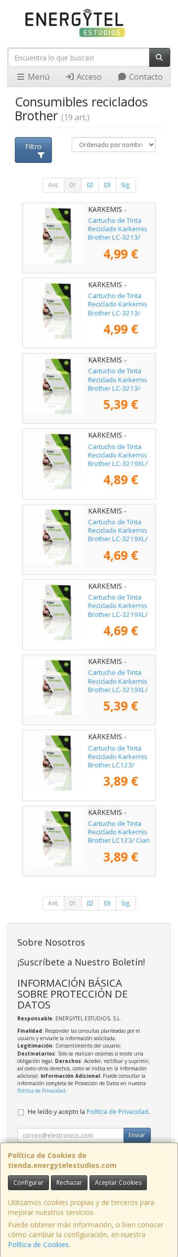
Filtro (33, 146)
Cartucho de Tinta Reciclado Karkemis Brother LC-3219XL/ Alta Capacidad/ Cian (119, 534)
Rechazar (69, 1182)
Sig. (126, 185)
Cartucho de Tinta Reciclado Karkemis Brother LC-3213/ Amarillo (117, 233)
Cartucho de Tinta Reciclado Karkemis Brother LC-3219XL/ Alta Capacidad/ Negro (118, 689)
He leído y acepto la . (89, 1111)
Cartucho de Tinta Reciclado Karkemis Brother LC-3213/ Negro (117, 383)
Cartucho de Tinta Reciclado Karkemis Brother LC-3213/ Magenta (117, 308)
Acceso (88, 76)
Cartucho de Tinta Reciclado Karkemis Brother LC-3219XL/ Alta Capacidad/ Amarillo (118, 463)
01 (72, 185)
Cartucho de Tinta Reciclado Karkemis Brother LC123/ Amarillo (117, 761)
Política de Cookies (38, 1244)
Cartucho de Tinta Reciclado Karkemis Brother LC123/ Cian (119, 832)
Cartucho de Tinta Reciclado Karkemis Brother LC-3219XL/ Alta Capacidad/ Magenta (118, 614)
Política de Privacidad (41, 1090)
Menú (37, 76)
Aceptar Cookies (118, 1182)
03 (107, 185)
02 (90, 185)
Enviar (137, 1135)
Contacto (145, 76)
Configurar (28, 1182)
